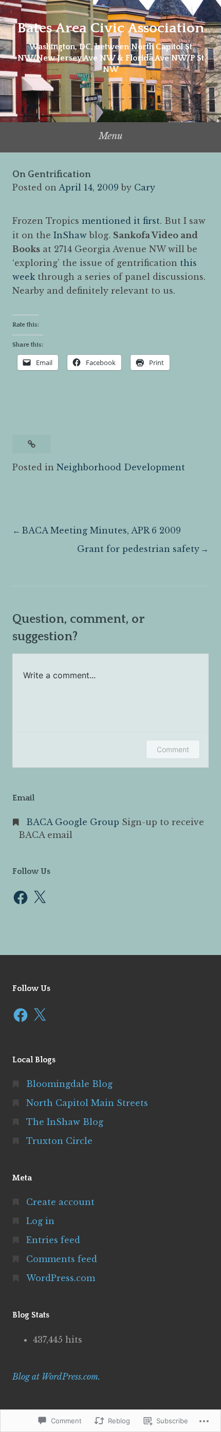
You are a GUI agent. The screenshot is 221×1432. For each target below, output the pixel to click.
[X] (39, 897)
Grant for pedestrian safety (138, 549)
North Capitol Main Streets (87, 1103)
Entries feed (53, 1240)
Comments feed (61, 1259)
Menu (111, 136)
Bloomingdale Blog (69, 1084)
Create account (60, 1202)
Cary (144, 187)
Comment (173, 749)
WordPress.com (60, 1278)
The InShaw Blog (64, 1122)
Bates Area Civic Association (110, 28)
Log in (40, 1221)
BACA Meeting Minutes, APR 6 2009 (101, 530)
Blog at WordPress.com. (56, 1376)
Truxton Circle (59, 1141)
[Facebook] (20, 897)
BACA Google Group (72, 822)
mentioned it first (121, 221)
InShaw (71, 235)
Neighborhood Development (121, 467)
